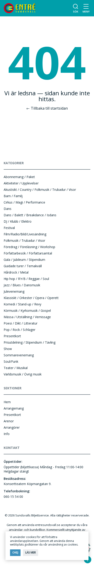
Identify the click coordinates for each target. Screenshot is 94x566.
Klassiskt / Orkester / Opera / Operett (31, 298)
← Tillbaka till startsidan (47, 108)
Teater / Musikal (16, 368)
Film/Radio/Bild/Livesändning (25, 234)
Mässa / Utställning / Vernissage (27, 317)
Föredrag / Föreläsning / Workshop (29, 247)
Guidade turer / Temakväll (23, 266)
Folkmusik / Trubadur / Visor (24, 240)
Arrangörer (12, 427)
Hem (7, 402)
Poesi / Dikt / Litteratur (20, 323)
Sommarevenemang (19, 355)
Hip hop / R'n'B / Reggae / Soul (26, 279)
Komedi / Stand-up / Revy (22, 304)
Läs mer (30, 552)
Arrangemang (14, 408)
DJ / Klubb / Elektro (17, 221)
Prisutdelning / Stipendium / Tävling (29, 342)
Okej (15, 552)
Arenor (9, 421)
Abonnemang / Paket (19, 177)
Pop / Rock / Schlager (19, 329)
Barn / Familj (13, 196)
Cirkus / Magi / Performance (24, 202)
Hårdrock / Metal (16, 272)
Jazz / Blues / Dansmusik (22, 285)
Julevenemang (14, 291)
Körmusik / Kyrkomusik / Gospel (27, 310)
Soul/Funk (11, 361)
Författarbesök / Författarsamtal (28, 253)
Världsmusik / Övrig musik (23, 374)
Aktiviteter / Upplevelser (21, 183)
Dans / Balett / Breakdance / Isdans (30, 215)
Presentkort (12, 336)
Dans (7, 208)
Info (7, 434)
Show (8, 349)
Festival (9, 228)
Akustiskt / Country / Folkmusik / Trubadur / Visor (40, 189)
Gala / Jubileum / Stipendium (24, 259)
